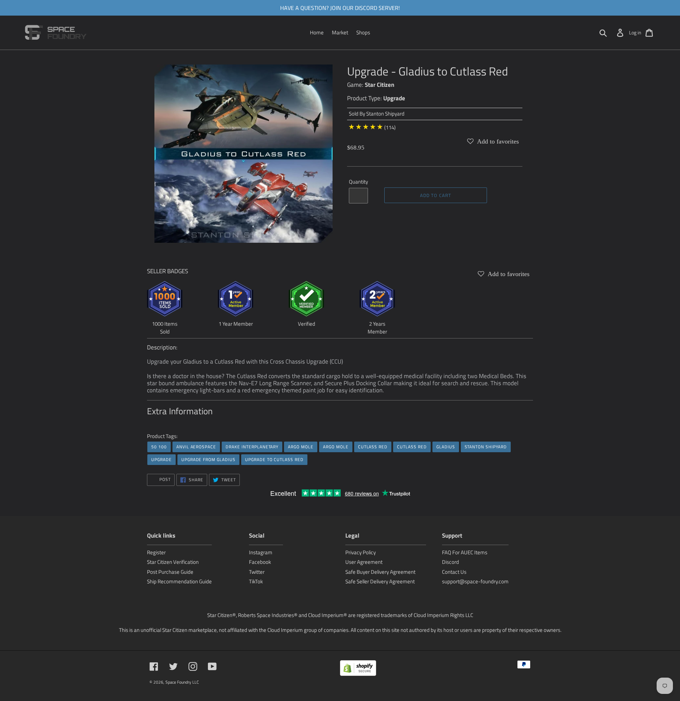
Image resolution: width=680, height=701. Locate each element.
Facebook (260, 562)
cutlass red (373, 446)
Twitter (257, 572)
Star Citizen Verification (173, 562)
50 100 (159, 446)
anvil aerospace (196, 446)
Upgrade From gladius (208, 459)
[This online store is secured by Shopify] (358, 669)
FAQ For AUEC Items (464, 552)
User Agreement (363, 562)
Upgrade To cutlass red (274, 459)
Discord (450, 562)
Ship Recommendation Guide (179, 581)
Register (156, 552)
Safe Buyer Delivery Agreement (380, 572)
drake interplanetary (252, 446)
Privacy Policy (360, 552)
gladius (445, 446)
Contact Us (454, 572)
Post (164, 479)
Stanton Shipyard (385, 114)
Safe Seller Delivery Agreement (380, 581)
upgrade (161, 459)
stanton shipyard (486, 446)
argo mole (300, 446)
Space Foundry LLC (182, 682)
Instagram (260, 552)
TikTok (256, 581)
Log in (635, 32)
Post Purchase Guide (170, 572)
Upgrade (394, 98)
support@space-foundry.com (475, 581)
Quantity (358, 182)
